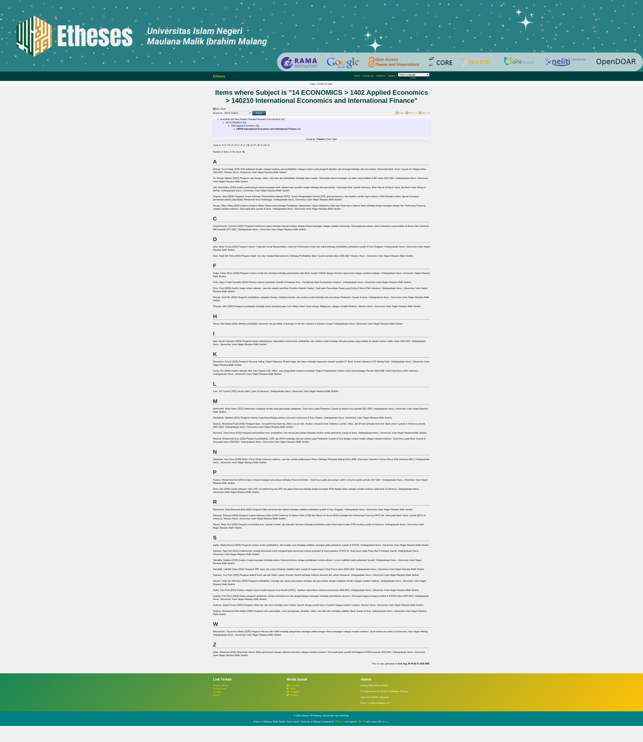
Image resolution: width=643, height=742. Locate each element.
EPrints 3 (339, 721)
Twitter (292, 688)
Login (312, 84)
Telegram (293, 695)
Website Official (220, 685)
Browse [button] (391, 76)
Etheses (219, 76)
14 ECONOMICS (234, 122)
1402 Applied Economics (243, 125)
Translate (420, 78)
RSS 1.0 (413, 113)
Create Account (324, 84)
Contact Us (368, 76)
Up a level (221, 109)
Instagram (294, 692)
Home (357, 76)
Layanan (217, 692)
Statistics (380, 76)
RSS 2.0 (426, 113)
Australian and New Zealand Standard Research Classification (250, 119)
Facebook (294, 685)
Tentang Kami (219, 688)
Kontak (216, 695)
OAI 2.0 (361, 721)
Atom (401, 113)
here (387, 722)
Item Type (332, 139)
